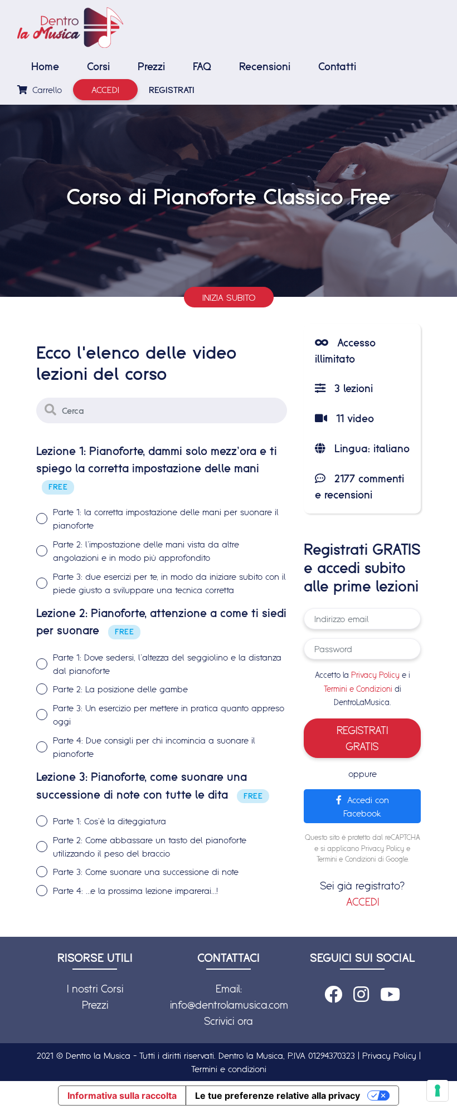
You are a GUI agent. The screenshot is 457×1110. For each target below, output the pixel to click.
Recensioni (264, 66)
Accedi (105, 89)
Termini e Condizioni (358, 689)
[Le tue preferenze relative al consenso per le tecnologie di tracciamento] (437, 1090)
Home (45, 66)
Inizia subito (228, 297)
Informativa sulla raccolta (122, 1095)
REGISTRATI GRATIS (362, 738)
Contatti (337, 66)
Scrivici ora (228, 1021)
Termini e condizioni (228, 1068)
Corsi (98, 66)
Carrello (46, 89)
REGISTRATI (172, 89)
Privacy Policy (375, 675)
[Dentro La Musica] (70, 27)
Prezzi (151, 66)
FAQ (202, 66)
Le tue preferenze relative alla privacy (277, 1095)
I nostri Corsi (95, 988)
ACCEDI (362, 901)
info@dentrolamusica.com (229, 1004)
